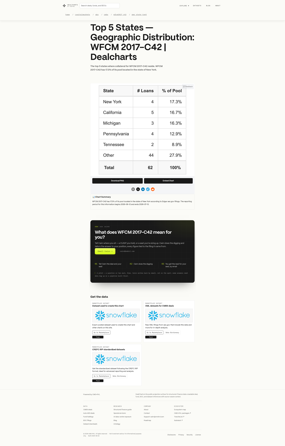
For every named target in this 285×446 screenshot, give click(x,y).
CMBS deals (87, 409)
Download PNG (117, 181)
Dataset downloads (90, 424)
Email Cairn (105, 251)
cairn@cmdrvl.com (127, 251)
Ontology (117, 424)
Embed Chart (168, 181)
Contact (147, 413)
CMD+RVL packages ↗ (182, 413)
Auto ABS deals (89, 413)
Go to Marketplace (101, 332)
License (198, 435)
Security (190, 435)
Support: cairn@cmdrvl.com (154, 417)
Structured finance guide (123, 409)
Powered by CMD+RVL (91, 394)
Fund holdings (88, 417)
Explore (184, 6)
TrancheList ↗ (179, 417)
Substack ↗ (178, 420)
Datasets (197, 6)
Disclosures (171, 435)
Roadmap (147, 420)
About (218, 6)
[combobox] (100, 5)
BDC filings (87, 420)
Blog (208, 6)
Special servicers (120, 413)
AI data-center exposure (122, 417)
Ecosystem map (180, 409)
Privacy (181, 435)
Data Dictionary (172, 332)
